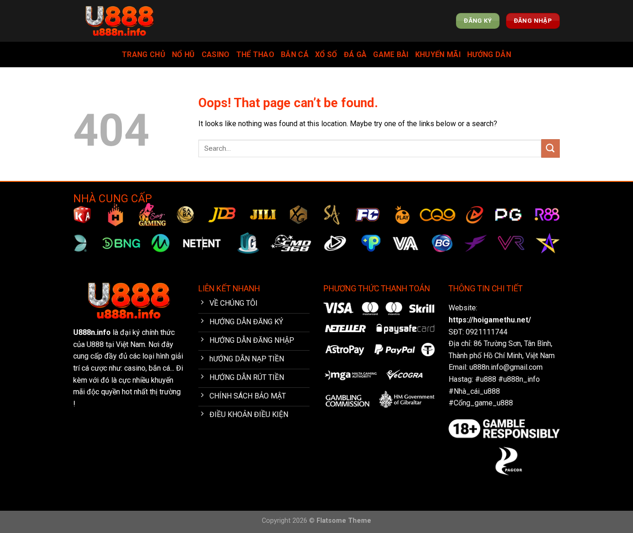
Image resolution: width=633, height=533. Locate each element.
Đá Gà (355, 54)
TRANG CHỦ (143, 54)
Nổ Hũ (183, 54)
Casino (216, 54)
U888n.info (92, 332)
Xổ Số (326, 54)
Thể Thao (255, 54)
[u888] (119, 21)
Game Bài (391, 54)
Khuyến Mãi (438, 54)
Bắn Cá (295, 54)
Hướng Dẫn (489, 54)
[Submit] (550, 148)
